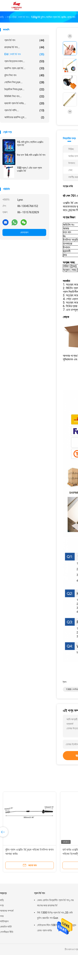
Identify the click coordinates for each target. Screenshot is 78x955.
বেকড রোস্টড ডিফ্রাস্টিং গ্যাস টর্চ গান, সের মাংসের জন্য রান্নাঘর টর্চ (55, 903)
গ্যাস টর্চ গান (24, 40)
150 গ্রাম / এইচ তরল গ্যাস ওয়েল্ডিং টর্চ (29, 169)
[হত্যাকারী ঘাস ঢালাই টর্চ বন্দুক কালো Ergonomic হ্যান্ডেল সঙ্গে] (29, 818)
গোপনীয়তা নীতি (6, 931)
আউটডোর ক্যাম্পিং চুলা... (24, 117)
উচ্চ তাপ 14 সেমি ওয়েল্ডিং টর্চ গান (31, 154)
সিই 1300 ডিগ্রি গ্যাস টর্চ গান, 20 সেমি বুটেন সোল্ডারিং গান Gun (55, 915)
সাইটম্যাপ (4, 921)
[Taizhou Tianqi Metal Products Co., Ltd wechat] (24, 222)
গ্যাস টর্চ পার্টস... (24, 110)
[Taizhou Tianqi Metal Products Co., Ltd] (16, 5)
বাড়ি (2, 900)
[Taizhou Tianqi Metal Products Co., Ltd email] (5, 222)
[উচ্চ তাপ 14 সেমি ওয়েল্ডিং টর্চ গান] (8, 158)
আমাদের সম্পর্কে (6, 910)
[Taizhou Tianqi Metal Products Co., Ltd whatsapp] (15, 222)
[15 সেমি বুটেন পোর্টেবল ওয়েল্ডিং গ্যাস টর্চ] (8, 145)
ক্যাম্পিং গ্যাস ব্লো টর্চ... (24, 68)
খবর (2, 916)
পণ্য (2, 905)
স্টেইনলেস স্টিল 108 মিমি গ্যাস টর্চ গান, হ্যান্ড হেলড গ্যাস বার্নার (56, 928)
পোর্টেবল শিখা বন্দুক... (24, 82)
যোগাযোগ (24, 232)
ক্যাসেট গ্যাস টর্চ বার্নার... (24, 103)
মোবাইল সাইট (6, 926)
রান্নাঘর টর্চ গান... (24, 47)
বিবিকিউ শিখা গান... (24, 96)
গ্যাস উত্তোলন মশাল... (24, 61)
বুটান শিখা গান (24, 75)
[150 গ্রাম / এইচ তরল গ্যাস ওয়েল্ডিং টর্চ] (8, 171)
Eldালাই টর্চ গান (24, 54)
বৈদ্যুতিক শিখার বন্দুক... (24, 89)
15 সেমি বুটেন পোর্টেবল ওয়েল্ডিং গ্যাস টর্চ (30, 144)
